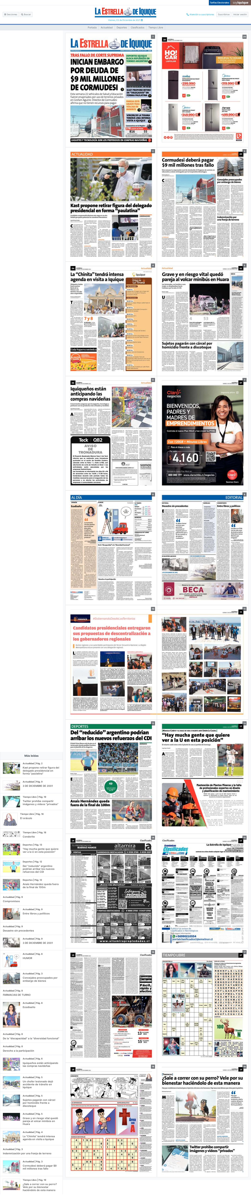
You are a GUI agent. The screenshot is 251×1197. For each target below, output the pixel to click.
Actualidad (107, 27)
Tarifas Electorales (219, 2)
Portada (92, 27)
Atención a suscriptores (201, 14)
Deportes (122, 27)
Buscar (27, 14)
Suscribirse (223, 14)
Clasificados (137, 27)
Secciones (11, 14)
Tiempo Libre (155, 27)
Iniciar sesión (240, 14)
